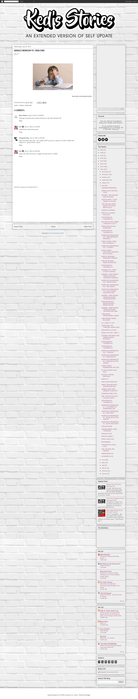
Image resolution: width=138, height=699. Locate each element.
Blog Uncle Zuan (106, 571)
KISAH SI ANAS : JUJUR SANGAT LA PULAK (109, 200)
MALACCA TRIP (107, 433)
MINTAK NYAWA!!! (107, 436)
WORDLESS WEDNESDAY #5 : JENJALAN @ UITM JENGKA (110, 417)
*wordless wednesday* (25, 105)
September (105, 180)
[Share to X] (42, 103)
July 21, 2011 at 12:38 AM (32, 127)
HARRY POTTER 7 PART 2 (110, 333)
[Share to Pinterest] (45, 103)
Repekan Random (105, 565)
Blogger (88, 695)
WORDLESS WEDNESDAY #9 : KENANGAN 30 (110, 356)
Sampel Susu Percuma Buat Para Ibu (113, 485)
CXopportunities (24, 138)
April (103, 465)
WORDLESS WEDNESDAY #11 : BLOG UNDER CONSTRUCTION (110, 291)
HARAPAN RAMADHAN (109, 188)
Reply (20, 121)
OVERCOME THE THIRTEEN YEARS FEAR (110, 326)
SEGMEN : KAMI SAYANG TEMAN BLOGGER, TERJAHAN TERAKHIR (110, 276)
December (105, 172)
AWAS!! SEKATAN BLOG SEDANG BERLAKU (109, 385)
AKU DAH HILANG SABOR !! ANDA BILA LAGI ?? (110, 222)
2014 (102, 161)
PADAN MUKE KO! (107, 453)
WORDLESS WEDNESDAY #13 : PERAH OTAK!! (110, 281)
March (104, 468)
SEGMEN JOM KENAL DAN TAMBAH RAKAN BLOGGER (110, 337)
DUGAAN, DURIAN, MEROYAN (108, 375)
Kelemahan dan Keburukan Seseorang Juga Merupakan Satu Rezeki (110, 585)
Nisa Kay (103, 636)
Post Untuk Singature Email (115, 498)
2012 (102, 166)
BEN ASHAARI (105, 555)
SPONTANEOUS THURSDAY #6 (107, 218)
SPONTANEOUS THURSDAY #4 (107, 266)
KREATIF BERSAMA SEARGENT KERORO (109, 257)
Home (53, 226)
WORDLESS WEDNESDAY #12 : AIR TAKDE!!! (110, 285)
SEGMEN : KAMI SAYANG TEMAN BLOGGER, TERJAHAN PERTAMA (110, 309)
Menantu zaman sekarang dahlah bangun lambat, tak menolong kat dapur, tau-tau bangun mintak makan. (111, 614)
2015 (102, 158)
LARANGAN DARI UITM (109, 393)
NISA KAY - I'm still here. (107, 638)
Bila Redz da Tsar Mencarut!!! (110, 564)
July (103, 185)
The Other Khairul (106, 582)
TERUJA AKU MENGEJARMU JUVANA (110, 315)
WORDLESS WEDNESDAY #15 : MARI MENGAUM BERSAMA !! (110, 237)
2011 (102, 169)
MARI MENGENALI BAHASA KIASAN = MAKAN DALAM (108, 303)
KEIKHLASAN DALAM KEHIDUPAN (108, 227)
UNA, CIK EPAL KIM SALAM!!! (108, 450)
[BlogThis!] (40, 103)
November (105, 174)
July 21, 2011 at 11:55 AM (32, 151)
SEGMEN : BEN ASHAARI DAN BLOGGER (110, 196)
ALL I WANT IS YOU (108, 323)
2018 (102, 153)
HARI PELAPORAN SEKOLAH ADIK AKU (109, 261)
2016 (102, 155)
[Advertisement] (53, 206)
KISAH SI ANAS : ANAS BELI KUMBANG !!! (109, 242)
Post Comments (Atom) (57, 233)
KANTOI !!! (105, 379)
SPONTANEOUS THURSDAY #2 (107, 347)
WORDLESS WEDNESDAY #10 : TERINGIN (110, 351)
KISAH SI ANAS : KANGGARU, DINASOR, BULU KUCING (110, 252)
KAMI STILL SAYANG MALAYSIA (108, 213)
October (104, 177)
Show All (122, 601)
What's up (103, 623)
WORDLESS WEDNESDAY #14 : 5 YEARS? (110, 246)
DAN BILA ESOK (107, 426)
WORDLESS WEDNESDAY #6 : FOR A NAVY (110, 412)
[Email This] (38, 103)
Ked (20, 127)
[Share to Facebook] (44, 103)
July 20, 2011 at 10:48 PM (36, 115)
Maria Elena (104, 621)
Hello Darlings (104, 630)
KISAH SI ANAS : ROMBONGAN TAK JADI (110, 366)
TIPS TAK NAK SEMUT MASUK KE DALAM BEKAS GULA (109, 205)
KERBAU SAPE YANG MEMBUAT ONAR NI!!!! (110, 390)
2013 (102, 164)
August (104, 183)
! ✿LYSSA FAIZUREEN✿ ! (108, 644)
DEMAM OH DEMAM (108, 210)
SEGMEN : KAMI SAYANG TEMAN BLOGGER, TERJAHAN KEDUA (110, 297)
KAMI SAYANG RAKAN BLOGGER (109, 319)
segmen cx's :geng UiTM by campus (29, 142)
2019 (102, 150)
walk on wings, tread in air (109, 610)
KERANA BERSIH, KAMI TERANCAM (109, 430)
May (103, 462)
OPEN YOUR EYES (108, 439)
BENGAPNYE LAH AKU (109, 330)
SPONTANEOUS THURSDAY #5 (107, 231)
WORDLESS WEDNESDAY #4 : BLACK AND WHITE (110, 422)
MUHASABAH (106, 442)
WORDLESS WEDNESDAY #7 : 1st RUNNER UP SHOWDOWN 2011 (110, 406)
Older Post (88, 226)
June (103, 460)
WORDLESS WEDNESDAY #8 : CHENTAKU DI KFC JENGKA (110, 361)
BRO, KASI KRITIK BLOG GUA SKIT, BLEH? (110, 397)
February (105, 471)
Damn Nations (23, 115)
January (104, 473)
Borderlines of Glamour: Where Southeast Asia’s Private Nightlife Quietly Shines (110, 574)
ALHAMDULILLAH (107, 456)
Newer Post (18, 226)
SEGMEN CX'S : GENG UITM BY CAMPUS (109, 270)
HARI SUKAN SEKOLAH (109, 382)
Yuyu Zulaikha (105, 629)
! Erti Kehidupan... (106, 593)
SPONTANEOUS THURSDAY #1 (107, 401)
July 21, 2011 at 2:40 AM (37, 138)
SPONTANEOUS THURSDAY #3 (107, 342)
